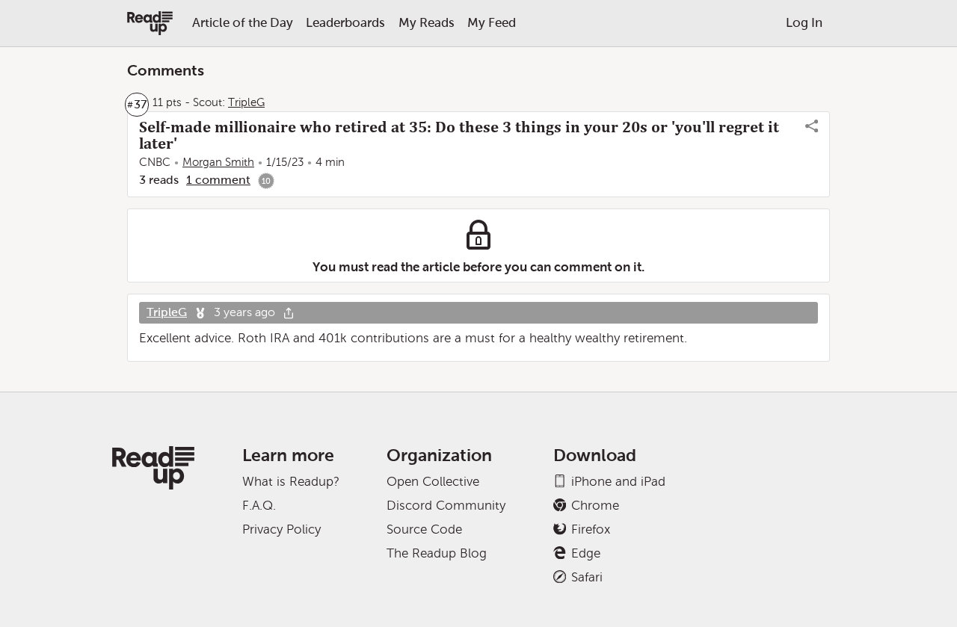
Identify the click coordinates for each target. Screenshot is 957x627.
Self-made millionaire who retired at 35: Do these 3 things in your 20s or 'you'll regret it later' (459, 135)
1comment (218, 179)
